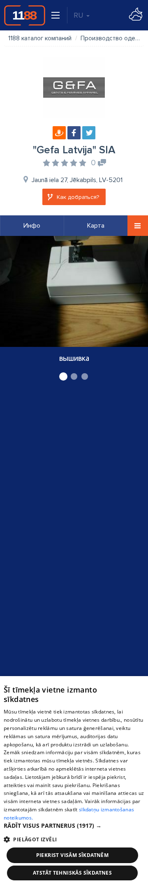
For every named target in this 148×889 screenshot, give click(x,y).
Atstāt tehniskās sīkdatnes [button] (72, 872)
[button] (74, 825)
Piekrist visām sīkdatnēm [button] (72, 855)
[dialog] (74, 782)
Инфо (31, 226)
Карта (95, 226)
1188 (24, 15)
